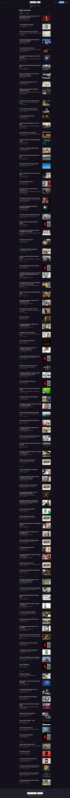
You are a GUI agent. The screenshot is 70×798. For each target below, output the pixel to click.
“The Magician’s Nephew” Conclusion (28, 249)
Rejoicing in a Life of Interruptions (27, 713)
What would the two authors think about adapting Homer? (29, 134)
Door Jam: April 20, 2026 (23, 398)
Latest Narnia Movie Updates (26, 734)
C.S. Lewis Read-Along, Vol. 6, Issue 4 (26, 582)
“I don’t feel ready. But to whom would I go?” (27, 367)
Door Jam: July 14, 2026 (23, 142)
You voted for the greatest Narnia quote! (26, 461)
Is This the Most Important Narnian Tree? (29, 619)
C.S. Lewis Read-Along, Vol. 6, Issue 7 (26, 503)
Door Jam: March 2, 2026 (23, 571)
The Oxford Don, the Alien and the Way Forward (27, 589)
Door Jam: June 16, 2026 (23, 209)
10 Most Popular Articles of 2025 (27, 744)
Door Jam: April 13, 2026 (23, 421)
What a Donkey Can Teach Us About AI (28, 31)
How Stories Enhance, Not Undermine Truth (29, 634)
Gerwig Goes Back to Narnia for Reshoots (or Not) (29, 66)
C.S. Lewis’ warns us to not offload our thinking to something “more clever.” (30, 34)
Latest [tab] (21, 13)
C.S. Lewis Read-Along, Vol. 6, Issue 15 (26, 303)
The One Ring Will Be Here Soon (26, 116)
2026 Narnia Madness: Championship (28, 485)
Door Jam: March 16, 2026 (24, 526)
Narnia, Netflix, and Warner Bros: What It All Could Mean (29, 682)
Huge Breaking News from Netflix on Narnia (29, 356)
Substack (29, 795)
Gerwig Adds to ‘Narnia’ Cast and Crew (28, 642)
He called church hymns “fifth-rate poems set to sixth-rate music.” (29, 260)
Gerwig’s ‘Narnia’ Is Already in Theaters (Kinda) (28, 222)
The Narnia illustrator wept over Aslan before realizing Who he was (29, 637)
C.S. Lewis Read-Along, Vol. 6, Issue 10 (26, 430)
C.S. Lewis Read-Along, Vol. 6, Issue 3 (26, 606)
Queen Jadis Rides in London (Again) (28, 696)
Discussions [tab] (27, 13)
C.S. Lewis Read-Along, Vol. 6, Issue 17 (26, 250)
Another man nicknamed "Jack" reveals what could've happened (28, 103)
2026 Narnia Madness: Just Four (27, 516)
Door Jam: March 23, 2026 (24, 510)
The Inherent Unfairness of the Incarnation (29, 765)
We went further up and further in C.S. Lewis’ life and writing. (30, 745)
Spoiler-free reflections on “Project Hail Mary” (27, 495)
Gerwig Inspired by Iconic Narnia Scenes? (29, 780)
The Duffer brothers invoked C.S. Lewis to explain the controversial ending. (28, 707)
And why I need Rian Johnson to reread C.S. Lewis (28, 774)
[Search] (55, 2)
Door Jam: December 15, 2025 (24, 781)
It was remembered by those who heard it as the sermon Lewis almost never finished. (29, 200)
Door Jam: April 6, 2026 (23, 446)
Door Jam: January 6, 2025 (24, 736)
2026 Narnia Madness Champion (27, 460)
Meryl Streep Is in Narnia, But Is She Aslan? (29, 420)
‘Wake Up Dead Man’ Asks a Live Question (29, 773)
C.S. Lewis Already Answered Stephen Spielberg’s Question (28, 207)
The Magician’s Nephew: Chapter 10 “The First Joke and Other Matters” (30, 404)
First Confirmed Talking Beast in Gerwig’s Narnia (29, 596)
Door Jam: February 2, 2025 (24, 665)
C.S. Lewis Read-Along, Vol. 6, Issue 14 (26, 326)
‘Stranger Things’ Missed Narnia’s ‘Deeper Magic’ (29, 704)
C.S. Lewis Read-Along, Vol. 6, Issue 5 (26, 557)
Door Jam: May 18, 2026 (23, 294)
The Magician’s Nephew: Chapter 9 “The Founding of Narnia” (28, 428)
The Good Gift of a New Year (26, 727)
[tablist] (24, 13)
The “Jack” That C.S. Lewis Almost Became (29, 100)
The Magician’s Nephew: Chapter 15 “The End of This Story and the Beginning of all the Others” (30, 274)
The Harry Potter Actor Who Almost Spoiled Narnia (29, 140)
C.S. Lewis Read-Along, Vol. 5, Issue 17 (26, 760)
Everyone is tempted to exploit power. (26, 76)
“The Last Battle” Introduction (26, 24)
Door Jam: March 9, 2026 (23, 548)
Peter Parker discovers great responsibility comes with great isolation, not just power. (30, 92)
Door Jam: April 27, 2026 (23, 382)
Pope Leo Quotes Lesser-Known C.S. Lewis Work (29, 174)
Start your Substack (32, 793)
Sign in (66, 2)
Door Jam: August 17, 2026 (24, 42)
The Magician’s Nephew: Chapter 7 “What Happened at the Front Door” (29, 477)
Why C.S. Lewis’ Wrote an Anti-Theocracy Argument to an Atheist (29, 74)
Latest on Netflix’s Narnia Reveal (26, 340)
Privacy (34, 790)
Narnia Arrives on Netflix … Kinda (27, 720)
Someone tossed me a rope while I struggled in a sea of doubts (29, 414)
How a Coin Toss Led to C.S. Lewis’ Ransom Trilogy (29, 389)
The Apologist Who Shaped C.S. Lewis (28, 689)
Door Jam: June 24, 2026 (23, 183)
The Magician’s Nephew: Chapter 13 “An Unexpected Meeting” (28, 325)
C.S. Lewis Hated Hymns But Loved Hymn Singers (29, 257)
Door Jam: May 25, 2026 (23, 267)
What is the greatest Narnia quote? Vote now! (27, 486)
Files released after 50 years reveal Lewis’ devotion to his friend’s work (29, 286)
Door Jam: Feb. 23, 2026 (23, 598)
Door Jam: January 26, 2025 (24, 683)
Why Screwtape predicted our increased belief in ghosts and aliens (30, 59)
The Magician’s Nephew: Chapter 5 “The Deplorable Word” (28, 532)
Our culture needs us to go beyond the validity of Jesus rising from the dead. (30, 311)
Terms (37, 790)
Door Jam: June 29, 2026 (23, 175)
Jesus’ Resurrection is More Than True (28, 308)
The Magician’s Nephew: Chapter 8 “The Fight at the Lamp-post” (30, 452)
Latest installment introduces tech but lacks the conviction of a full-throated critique (30, 192)
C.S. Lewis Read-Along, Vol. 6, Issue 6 (26, 534)
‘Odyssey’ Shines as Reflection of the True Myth (29, 124)
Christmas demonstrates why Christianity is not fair (28, 767)
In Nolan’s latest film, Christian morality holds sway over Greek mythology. (29, 126)
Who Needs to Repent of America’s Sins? (28, 163)
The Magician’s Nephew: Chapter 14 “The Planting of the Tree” (29, 301)
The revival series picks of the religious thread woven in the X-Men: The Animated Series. (29, 50)
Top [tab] (23, 13)
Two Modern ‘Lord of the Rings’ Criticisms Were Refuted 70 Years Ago (29, 231)
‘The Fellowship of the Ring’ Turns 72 (28, 82)
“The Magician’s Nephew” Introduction (28, 650)
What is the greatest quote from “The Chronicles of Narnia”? (29, 564)
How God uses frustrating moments (25, 714)
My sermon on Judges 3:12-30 (24, 149)
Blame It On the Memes (24, 674)
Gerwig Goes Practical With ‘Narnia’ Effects (29, 570)
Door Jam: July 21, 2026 (23, 117)
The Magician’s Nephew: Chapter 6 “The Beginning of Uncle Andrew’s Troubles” (28, 501)
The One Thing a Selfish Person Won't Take (29, 436)
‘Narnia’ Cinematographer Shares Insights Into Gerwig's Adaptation (29, 40)
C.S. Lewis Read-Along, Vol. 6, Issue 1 (26, 651)
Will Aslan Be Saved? (24, 317)
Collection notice (41, 790)
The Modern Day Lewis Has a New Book (28, 396)
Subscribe (61, 2)
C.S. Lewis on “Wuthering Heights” (27, 612)
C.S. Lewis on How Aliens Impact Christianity (29, 588)
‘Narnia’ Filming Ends (24, 664)
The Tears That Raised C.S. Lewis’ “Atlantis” (29, 657)
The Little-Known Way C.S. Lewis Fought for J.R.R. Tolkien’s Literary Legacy (29, 283)
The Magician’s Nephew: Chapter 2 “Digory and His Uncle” (29, 604)
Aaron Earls (27, 20)
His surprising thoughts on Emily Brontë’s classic (28, 613)
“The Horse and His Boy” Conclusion (28, 758)
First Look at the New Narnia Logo (27, 381)
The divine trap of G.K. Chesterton (25, 690)
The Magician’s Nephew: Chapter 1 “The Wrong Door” (28, 627)
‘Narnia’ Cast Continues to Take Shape (28, 469)
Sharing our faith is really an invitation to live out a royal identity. (29, 334)
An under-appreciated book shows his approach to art (28, 110)
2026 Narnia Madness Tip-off (26, 563)
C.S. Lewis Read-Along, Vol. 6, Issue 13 (26, 350)
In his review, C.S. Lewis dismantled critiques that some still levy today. (29, 234)
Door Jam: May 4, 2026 (23, 342)
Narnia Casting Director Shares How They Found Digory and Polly (29, 16)
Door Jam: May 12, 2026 (23, 318)
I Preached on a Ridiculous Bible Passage (29, 148)
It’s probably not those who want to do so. (26, 165)
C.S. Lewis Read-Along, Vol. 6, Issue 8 (26, 479)
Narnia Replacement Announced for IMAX (29, 265)
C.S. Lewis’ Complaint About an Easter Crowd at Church (30, 444)
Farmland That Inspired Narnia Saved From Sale (29, 156)
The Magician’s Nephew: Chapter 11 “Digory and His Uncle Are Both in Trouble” (29, 373)
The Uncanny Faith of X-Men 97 (26, 48)
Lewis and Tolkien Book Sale (26, 181)
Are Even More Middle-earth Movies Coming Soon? (29, 293)
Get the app (40, 793)
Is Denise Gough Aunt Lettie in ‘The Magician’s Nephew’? (30, 524)
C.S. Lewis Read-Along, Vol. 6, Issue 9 (26, 454)
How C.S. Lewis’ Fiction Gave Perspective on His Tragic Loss (29, 658)
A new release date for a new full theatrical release (28, 357)
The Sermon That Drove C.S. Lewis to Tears (29, 198)
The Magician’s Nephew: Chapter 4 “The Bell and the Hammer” (29, 555)
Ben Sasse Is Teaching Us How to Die (28, 365)
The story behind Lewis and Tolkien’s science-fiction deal (29, 391)
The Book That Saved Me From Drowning (29, 412)
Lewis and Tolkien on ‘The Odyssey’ (27, 132)
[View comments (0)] (27, 21)
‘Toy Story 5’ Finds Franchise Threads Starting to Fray (28, 189)
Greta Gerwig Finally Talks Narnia (27, 509)
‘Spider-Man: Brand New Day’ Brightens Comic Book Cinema (28, 90)
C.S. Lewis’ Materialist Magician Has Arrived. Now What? (29, 56)
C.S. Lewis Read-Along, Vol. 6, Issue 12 (26, 375)
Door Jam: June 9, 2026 (23, 224)
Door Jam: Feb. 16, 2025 (23, 620)
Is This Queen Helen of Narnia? (26, 547)
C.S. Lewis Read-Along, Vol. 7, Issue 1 (26, 25)
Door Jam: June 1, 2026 (23, 241)
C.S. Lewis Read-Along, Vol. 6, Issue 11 (26, 406)
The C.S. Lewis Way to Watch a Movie (28, 108)
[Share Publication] (57, 2)
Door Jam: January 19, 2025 (24, 698)
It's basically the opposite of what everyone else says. (28, 216)
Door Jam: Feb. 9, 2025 (23, 644)
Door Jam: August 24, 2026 (24, 18)
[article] (35, 19)
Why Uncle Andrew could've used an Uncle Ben (27, 437)
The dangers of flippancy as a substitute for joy (27, 675)
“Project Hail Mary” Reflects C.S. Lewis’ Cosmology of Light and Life (28, 493)
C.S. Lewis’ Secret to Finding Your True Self (29, 214)
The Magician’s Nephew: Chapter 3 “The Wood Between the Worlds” (28, 580)
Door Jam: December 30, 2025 (24, 752)
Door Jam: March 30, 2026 (24, 470)
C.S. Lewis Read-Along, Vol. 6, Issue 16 (26, 277)
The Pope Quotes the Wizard (26, 239)
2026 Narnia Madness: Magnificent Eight (29, 540)
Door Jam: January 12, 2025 (24, 721)
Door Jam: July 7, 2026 (23, 158)
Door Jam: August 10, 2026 (24, 68)
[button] (31, 6)
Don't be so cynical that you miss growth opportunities (29, 729)
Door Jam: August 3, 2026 (24, 83)
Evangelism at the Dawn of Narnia (27, 332)
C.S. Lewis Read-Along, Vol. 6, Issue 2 (26, 629)
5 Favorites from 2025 (24, 751)
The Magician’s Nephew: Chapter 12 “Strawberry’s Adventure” (27, 348)
